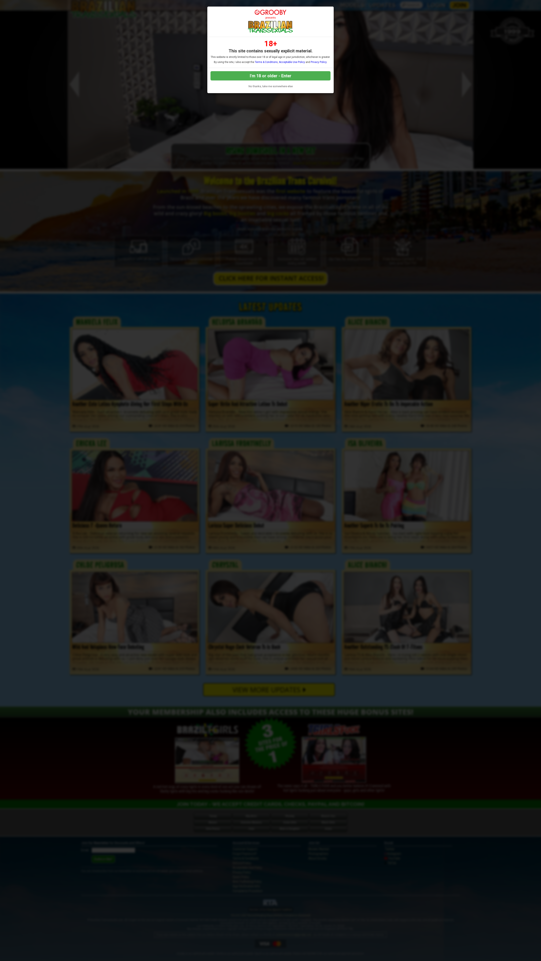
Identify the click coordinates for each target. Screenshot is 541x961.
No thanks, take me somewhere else (271, 86)
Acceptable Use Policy (292, 62)
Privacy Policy (319, 62)
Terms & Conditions (266, 62)
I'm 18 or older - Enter (270, 75)
